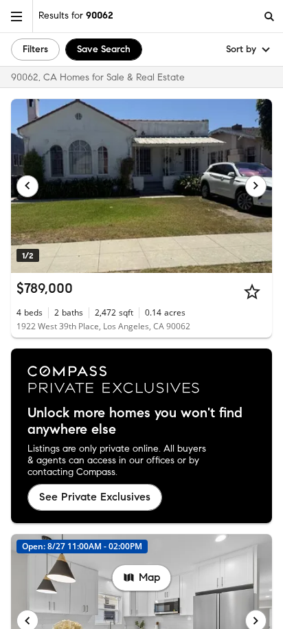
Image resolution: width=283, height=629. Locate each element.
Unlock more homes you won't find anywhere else (134, 421)
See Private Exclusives (94, 496)
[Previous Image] (27, 186)
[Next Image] (256, 186)
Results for (75, 15)
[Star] (252, 291)
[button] (16, 16)
